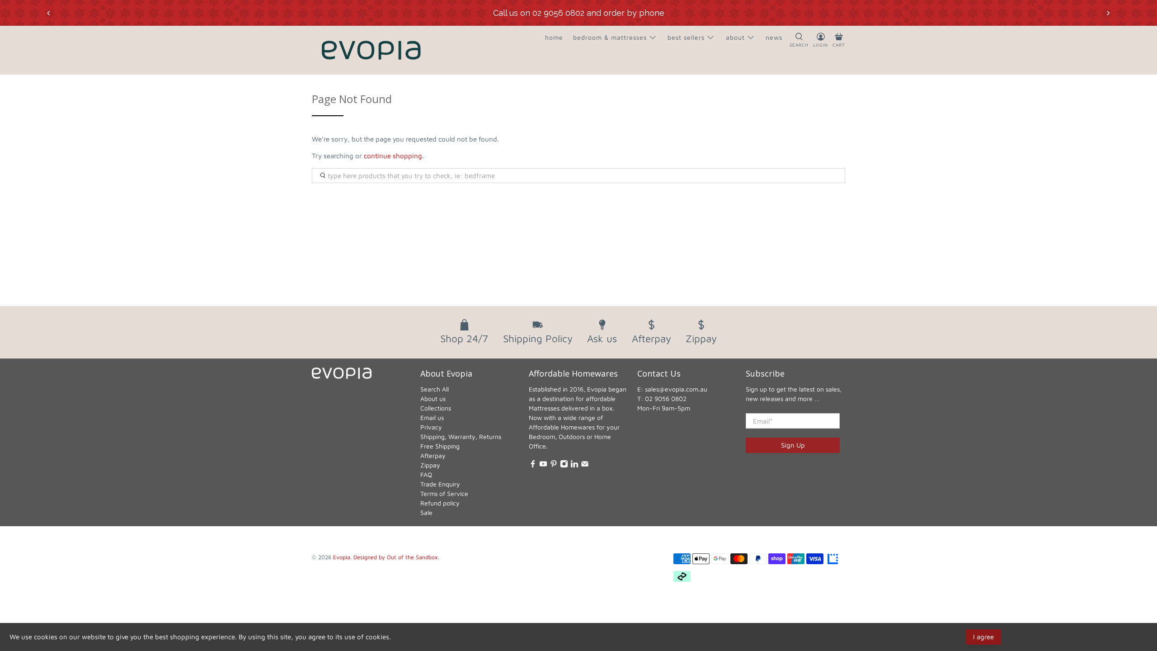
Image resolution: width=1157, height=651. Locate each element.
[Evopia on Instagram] (564, 465)
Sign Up (793, 445)
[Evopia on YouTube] (543, 465)
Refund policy (440, 503)
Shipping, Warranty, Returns (460, 436)
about (735, 37)
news (774, 37)
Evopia (341, 557)
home (554, 37)
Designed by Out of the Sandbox (395, 557)
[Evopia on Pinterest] (554, 465)
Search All (434, 389)
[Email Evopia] (585, 465)
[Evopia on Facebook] (533, 465)
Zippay (430, 465)
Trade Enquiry (440, 484)
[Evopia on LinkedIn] (574, 465)
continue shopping (393, 156)
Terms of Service (444, 493)
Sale (426, 512)
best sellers (686, 37)
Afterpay (433, 455)
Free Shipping (440, 446)
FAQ (426, 474)
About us (433, 398)
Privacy (431, 427)
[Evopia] (371, 50)
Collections (435, 408)
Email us (432, 417)
